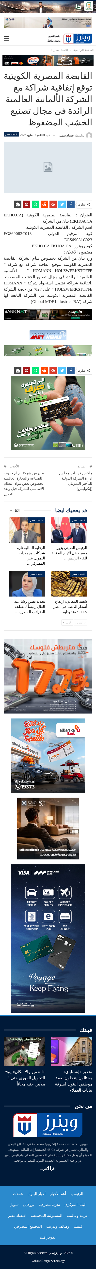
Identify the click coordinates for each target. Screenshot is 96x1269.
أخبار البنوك (37, 1194)
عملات (18, 1194)
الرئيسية (76, 1194)
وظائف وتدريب (57, 1226)
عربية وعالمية (77, 1216)
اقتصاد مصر (11, 134)
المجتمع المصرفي (28, 1226)
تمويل (14, 1205)
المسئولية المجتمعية (46, 1216)
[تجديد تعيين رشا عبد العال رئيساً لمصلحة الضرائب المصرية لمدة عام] (27, 584)
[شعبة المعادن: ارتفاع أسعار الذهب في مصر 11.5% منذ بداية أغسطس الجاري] (69, 584)
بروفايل (28, 1205)
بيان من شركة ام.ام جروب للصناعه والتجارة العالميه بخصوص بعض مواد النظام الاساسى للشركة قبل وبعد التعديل (24, 483)
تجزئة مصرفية (49, 1205)
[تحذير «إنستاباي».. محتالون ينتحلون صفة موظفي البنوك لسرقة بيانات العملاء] (71, 1051)
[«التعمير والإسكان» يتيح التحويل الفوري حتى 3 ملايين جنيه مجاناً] (24, 1051)
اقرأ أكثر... (48, 1169)
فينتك (78, 1226)
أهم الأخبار (58, 1194)
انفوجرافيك (48, 1237)
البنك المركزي (75, 1205)
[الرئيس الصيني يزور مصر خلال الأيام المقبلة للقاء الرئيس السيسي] (69, 530)
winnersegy (58, 1261)
